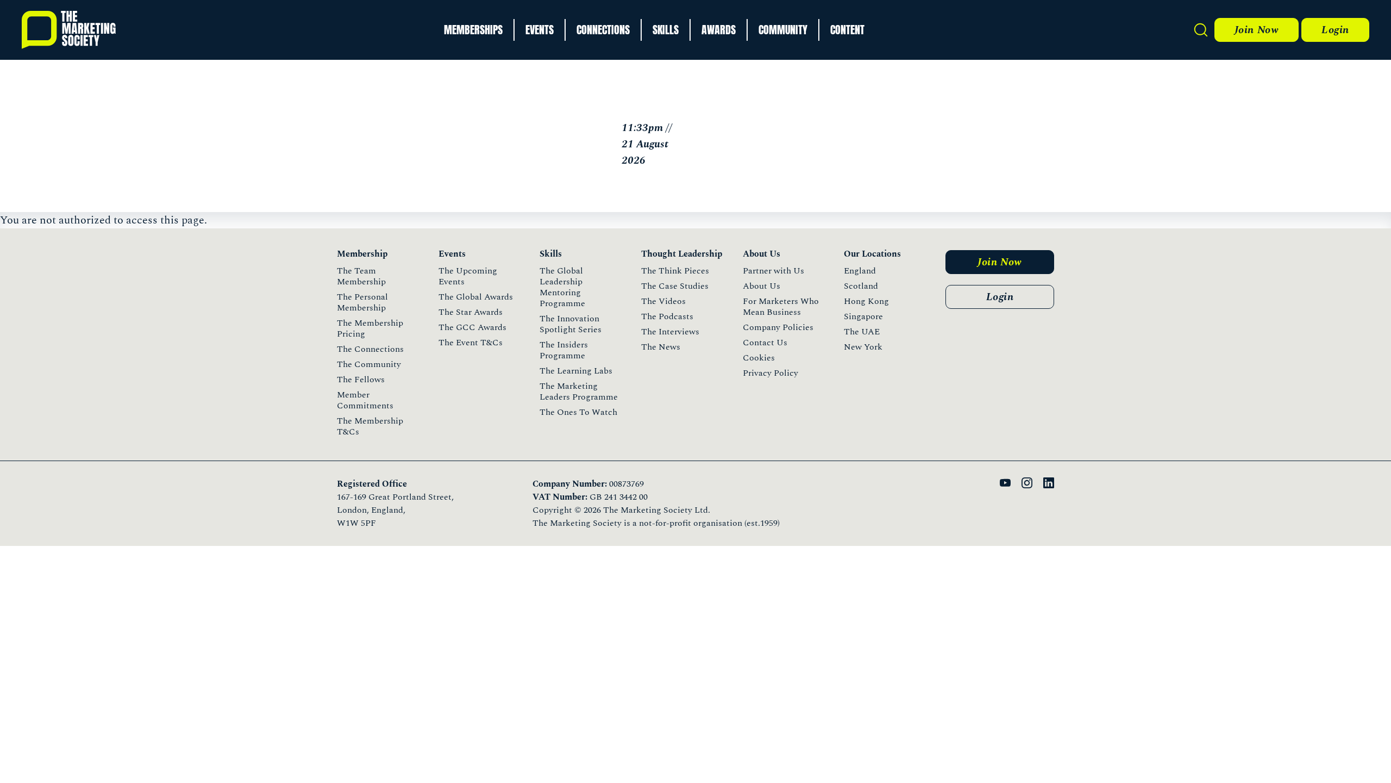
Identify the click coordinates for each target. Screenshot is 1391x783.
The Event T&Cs (470, 342)
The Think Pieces (675, 270)
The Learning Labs (576, 370)
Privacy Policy (770, 373)
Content (847, 29)
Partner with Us (773, 270)
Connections (603, 29)
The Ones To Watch (578, 412)
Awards (718, 29)
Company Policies (778, 327)
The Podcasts (667, 316)
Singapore (863, 316)
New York (863, 346)
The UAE (862, 331)
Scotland (861, 286)
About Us (761, 286)
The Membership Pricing (370, 328)
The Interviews (670, 331)
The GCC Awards (472, 327)
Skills (666, 29)
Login (1335, 30)
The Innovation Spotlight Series (570, 324)
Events (539, 29)
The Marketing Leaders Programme (579, 391)
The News (660, 346)
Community (783, 29)
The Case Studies (675, 286)
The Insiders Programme (564, 350)
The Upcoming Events (467, 276)
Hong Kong (866, 301)
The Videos (663, 301)
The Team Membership (361, 276)
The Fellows (361, 379)
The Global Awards (475, 296)
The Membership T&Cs (370, 426)
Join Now (1257, 30)
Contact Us (765, 342)
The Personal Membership (362, 302)
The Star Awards (470, 312)
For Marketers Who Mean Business (781, 307)
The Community (369, 364)
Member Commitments (365, 400)
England (860, 270)
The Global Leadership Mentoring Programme (562, 287)
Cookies (759, 357)
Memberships (473, 29)
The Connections (370, 349)
